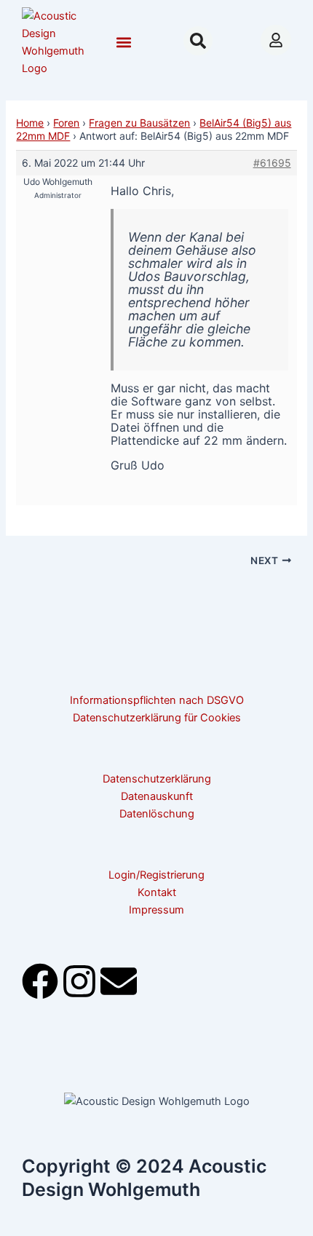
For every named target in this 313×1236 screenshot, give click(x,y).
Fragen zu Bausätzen (139, 122)
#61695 (272, 163)
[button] (123, 43)
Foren (66, 122)
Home (30, 122)
